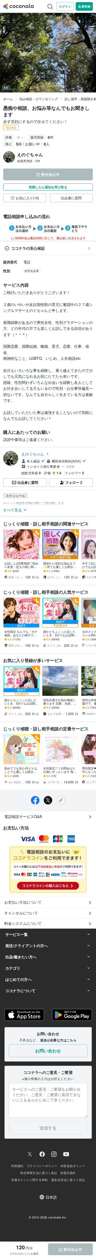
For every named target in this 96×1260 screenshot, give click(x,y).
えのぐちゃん (32, 454)
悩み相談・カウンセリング (38, 98)
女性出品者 (31, 270)
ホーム (8, 98)
